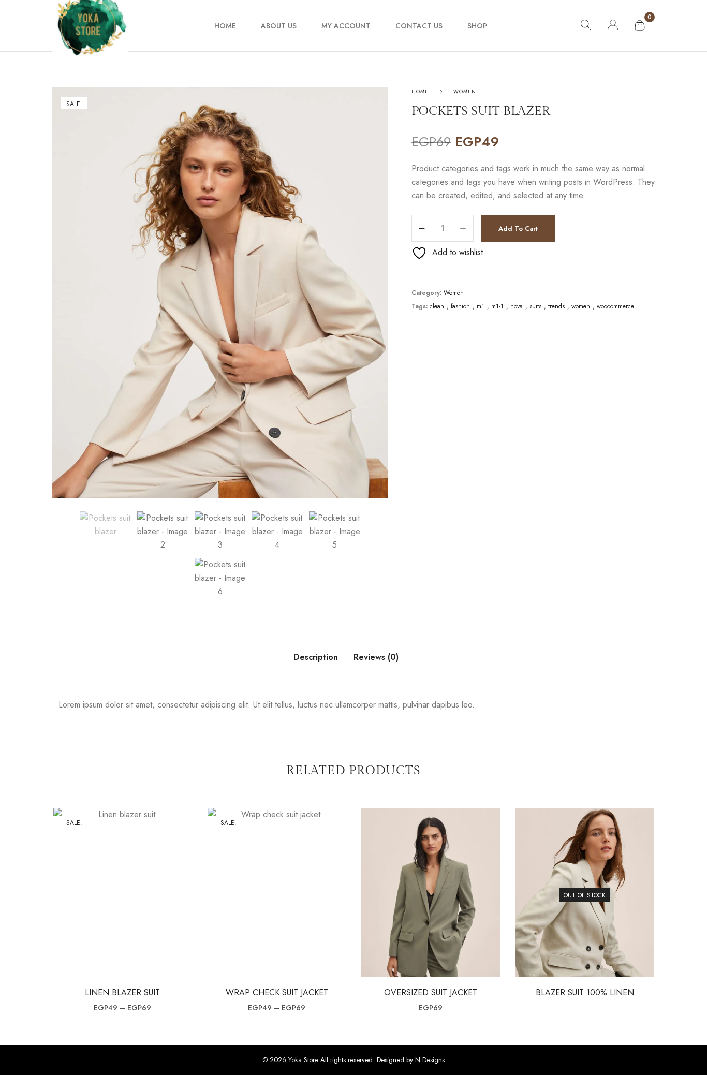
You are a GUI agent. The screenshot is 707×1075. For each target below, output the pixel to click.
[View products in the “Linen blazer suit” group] (122, 896)
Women (464, 91)
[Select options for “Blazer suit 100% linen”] (584, 896)
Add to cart (518, 228)
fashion (460, 306)
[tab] (315, 662)
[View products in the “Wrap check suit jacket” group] (276, 896)
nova (516, 306)
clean (437, 306)
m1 (480, 306)
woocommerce (615, 306)
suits (535, 306)
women (580, 306)
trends (556, 306)
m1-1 (497, 306)
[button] (430, 896)
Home (420, 91)
